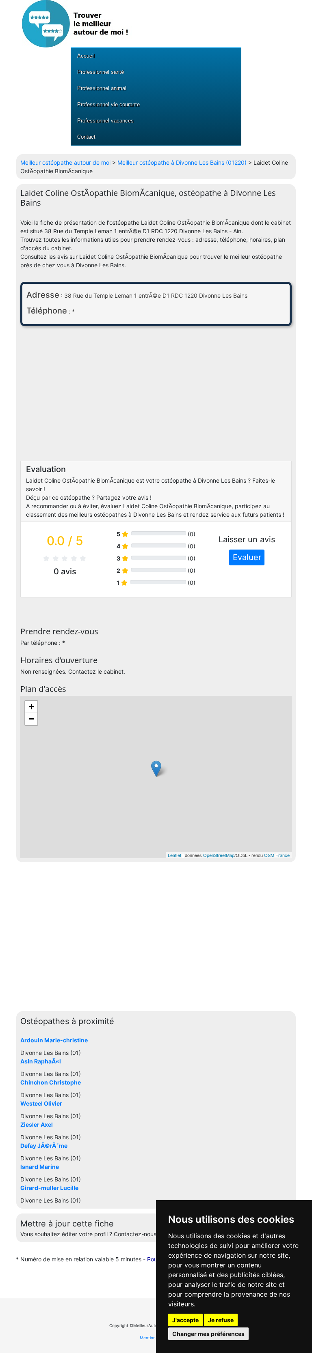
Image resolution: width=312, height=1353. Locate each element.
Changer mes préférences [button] (208, 1333)
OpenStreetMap (218, 855)
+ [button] (31, 707)
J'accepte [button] (185, 1319)
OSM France (277, 855)
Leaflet (174, 855)
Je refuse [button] (221, 1319)
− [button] (31, 719)
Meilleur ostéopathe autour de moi (65, 162)
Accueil (86, 56)
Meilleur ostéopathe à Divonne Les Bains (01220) (182, 162)
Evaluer (247, 557)
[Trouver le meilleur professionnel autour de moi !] (77, 23)
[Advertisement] (156, 395)
